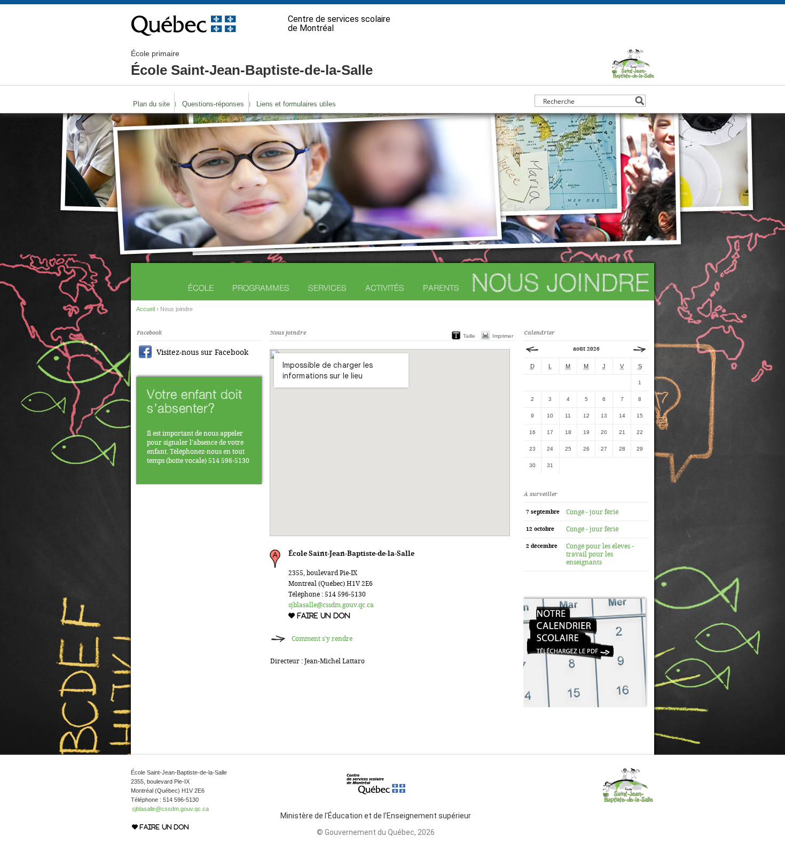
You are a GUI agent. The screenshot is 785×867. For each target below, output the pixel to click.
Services (327, 288)
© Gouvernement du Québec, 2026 (376, 832)
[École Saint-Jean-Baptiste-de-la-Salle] (633, 74)
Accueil (145, 309)
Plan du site (151, 104)
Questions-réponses (213, 104)
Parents (441, 288)
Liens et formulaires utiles (296, 104)
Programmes (260, 288)
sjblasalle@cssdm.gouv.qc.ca (331, 605)
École (201, 288)
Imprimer (502, 336)
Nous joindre (560, 282)
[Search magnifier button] (639, 100)
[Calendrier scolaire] (585, 705)
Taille (469, 336)
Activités (384, 288)
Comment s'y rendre (322, 638)
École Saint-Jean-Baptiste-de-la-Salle (252, 63)
